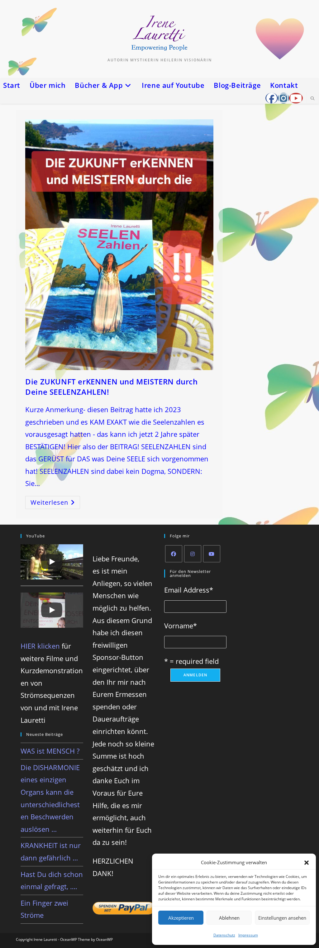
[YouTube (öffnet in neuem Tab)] (296, 98)
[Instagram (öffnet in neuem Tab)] (283, 98)
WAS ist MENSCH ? (50, 750)
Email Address (188, 589)
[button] (306, 863)
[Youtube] (211, 553)
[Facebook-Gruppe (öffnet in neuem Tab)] (271, 98)
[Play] (51, 561)
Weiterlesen (55, 503)
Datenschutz (224, 935)
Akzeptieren (181, 918)
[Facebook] (173, 553)
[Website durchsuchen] (312, 98)
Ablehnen (229, 918)
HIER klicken (40, 645)
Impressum (248, 935)
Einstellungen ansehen (282, 918)
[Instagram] (192, 553)
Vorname (180, 625)
